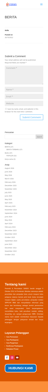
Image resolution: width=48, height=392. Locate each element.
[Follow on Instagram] (12, 357)
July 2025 (8, 192)
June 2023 (8, 244)
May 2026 (8, 175)
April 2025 (8, 203)
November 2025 (11, 189)
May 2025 (8, 199)
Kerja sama (9, 159)
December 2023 (11, 230)
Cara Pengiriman (12, 343)
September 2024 (11, 213)
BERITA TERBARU (12, 149)
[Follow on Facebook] (7, 357)
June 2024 (8, 217)
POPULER (9, 156)
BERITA (7, 147)
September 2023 (11, 241)
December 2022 (11, 248)
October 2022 (10, 254)
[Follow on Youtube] (17, 357)
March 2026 (9, 179)
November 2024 (11, 210)
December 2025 (11, 185)
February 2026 (10, 182)
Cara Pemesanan (12, 337)
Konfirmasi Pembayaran (14, 346)
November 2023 (11, 234)
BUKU (7, 153)
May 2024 (8, 220)
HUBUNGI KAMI (20, 368)
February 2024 (10, 227)
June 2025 (8, 196)
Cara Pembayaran (12, 340)
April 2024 (8, 223)
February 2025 (10, 206)
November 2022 (11, 251)
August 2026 (9, 168)
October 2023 (10, 237)
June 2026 (8, 172)
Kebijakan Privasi (12, 349)
